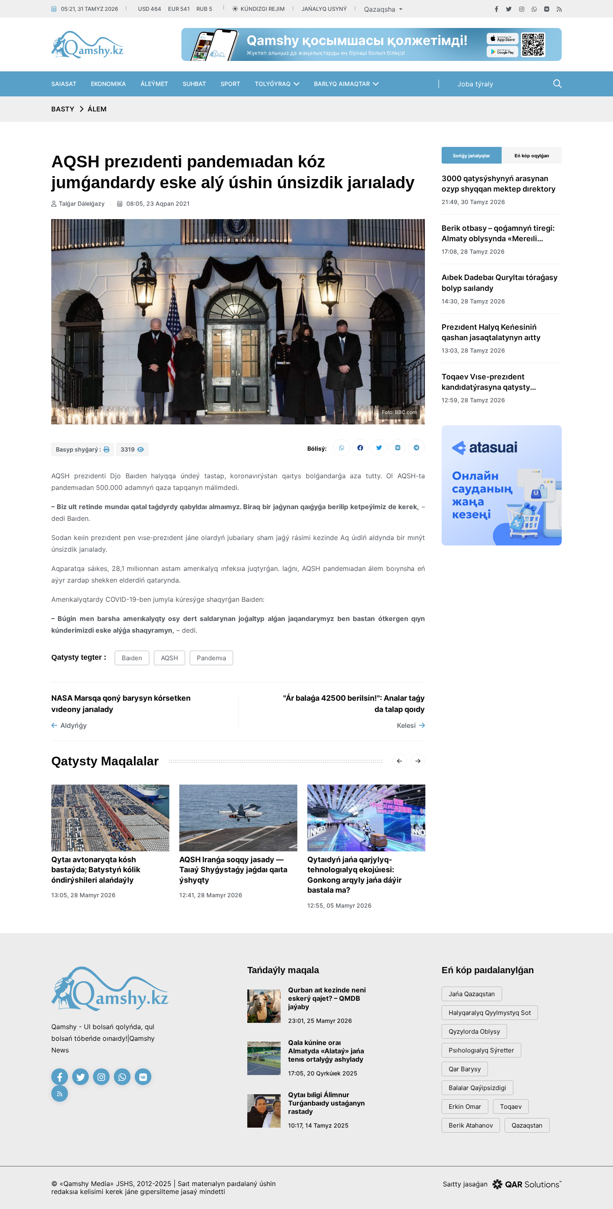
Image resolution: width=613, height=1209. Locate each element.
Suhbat (194, 83)
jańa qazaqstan (472, 994)
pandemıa (211, 658)
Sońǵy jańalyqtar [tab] (471, 156)
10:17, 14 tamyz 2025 (318, 1125)
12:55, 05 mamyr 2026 (339, 905)
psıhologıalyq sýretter (481, 1050)
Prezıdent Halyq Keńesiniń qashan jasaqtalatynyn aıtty (491, 332)
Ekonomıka (108, 83)
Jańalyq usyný (324, 8)
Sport (230, 83)
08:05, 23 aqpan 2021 (157, 203)
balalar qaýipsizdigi (477, 1088)
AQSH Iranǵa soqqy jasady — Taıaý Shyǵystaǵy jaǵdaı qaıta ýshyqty (233, 869)
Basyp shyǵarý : (79, 449)
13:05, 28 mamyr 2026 (83, 895)
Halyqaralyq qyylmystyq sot (490, 1013)
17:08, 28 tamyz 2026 (473, 251)
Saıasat (63, 83)
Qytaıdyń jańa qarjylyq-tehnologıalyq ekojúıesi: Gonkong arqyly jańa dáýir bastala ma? (354, 875)
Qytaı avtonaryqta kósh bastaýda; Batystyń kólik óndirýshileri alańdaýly (95, 869)
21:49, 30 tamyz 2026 (473, 201)
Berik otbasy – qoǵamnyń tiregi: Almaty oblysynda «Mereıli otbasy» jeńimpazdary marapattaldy (498, 234)
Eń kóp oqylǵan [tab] (532, 156)
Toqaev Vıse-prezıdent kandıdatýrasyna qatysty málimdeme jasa (486, 382)
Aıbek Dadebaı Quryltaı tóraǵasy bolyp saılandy (500, 282)
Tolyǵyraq (273, 83)
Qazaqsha (380, 9)
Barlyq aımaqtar (342, 83)
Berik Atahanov (471, 1125)
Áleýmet (154, 83)
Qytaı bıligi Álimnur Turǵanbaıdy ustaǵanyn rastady (326, 1103)
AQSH (169, 658)
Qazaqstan (527, 1125)
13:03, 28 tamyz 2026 (473, 350)
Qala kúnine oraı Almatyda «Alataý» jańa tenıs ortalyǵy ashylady (326, 1050)
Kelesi (406, 725)
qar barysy (465, 1069)
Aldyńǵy (73, 725)
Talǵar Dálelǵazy (82, 203)
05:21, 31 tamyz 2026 (89, 8)
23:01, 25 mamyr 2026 (320, 1020)
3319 (128, 449)
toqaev (511, 1107)
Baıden (132, 658)
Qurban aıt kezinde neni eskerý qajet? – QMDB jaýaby (327, 998)
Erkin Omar (465, 1107)
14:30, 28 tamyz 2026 (473, 301)
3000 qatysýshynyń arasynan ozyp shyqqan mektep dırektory (498, 183)
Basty (62, 109)
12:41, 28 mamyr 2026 (210, 895)
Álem (97, 109)
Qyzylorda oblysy (474, 1031)
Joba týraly (475, 84)
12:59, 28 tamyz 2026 (473, 400)
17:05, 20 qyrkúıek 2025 (322, 1073)
